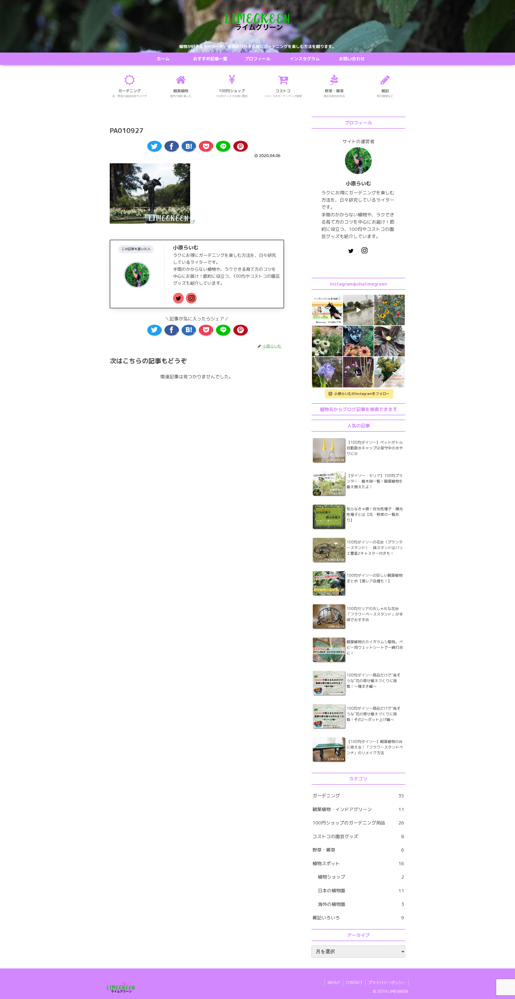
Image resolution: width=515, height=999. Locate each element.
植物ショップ (361, 877)
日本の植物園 (361, 890)
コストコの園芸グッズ (358, 836)
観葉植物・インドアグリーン (358, 809)
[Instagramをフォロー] (191, 298)
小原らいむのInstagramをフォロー (361, 393)
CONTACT (354, 982)
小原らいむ (185, 247)
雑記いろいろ (358, 918)
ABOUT (334, 982)
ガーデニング (358, 796)
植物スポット (358, 863)
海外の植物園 (361, 904)
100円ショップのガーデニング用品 (358, 823)
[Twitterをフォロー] (178, 298)
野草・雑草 (358, 850)
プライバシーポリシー (387, 982)
